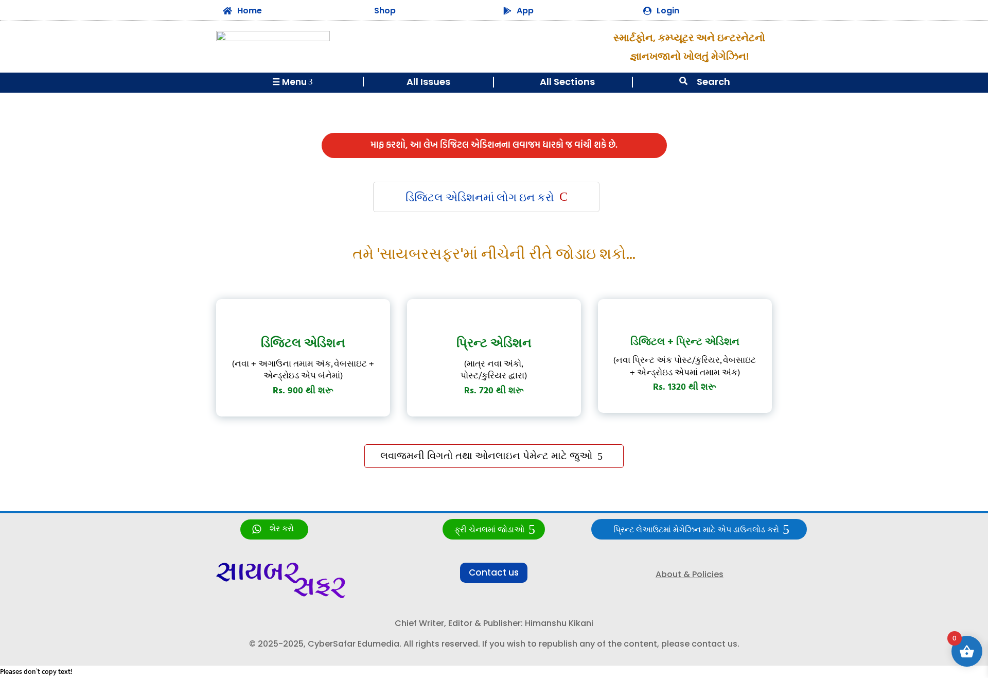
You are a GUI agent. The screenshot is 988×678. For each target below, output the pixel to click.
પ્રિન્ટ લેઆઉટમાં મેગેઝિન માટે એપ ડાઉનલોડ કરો (696, 530)
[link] (274, 529)
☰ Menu (292, 82)
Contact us (494, 572)
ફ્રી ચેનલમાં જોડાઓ (489, 530)
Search (713, 81)
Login (668, 10)
